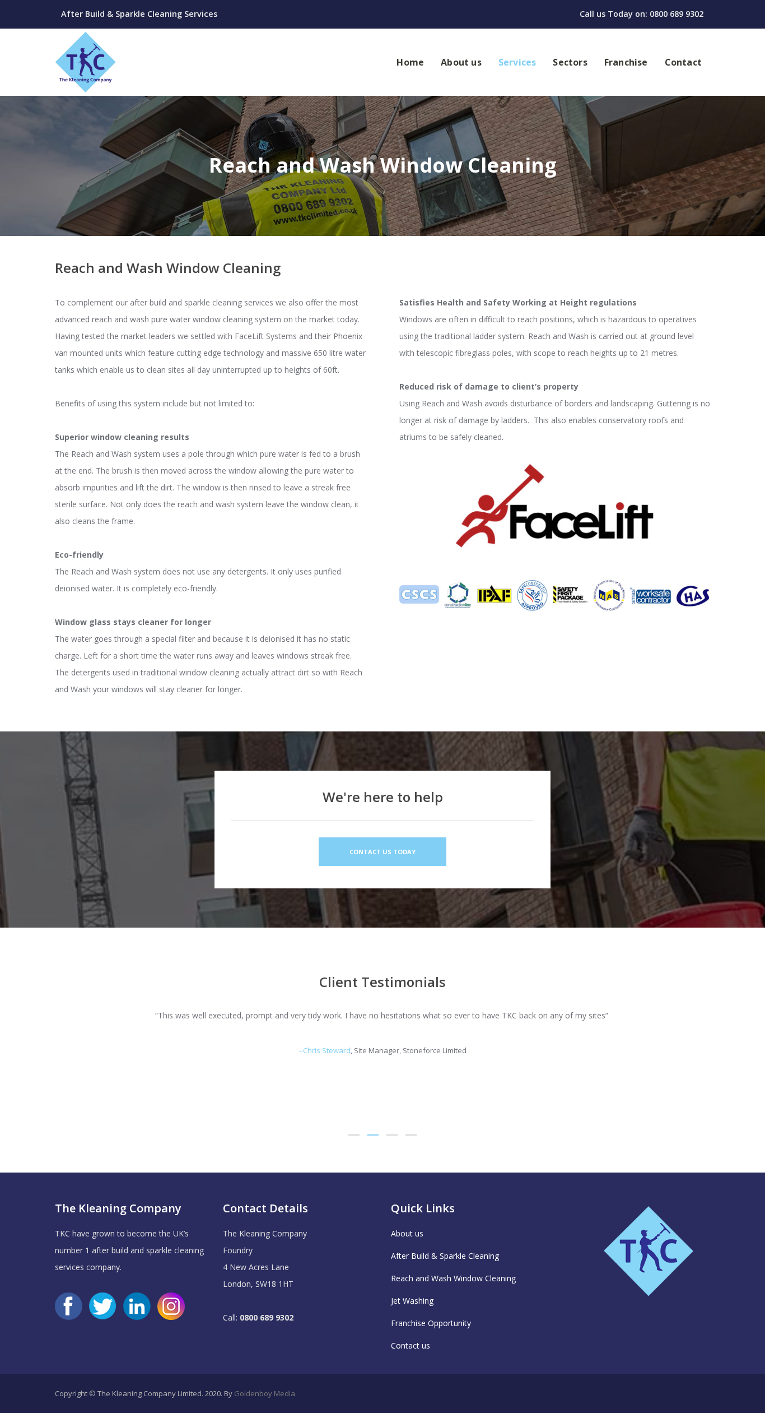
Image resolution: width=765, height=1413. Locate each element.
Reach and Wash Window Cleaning (453, 1278)
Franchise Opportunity (431, 1323)
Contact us (410, 1345)
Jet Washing (412, 1300)
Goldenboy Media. (265, 1393)
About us (407, 1233)
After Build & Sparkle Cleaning (445, 1255)
